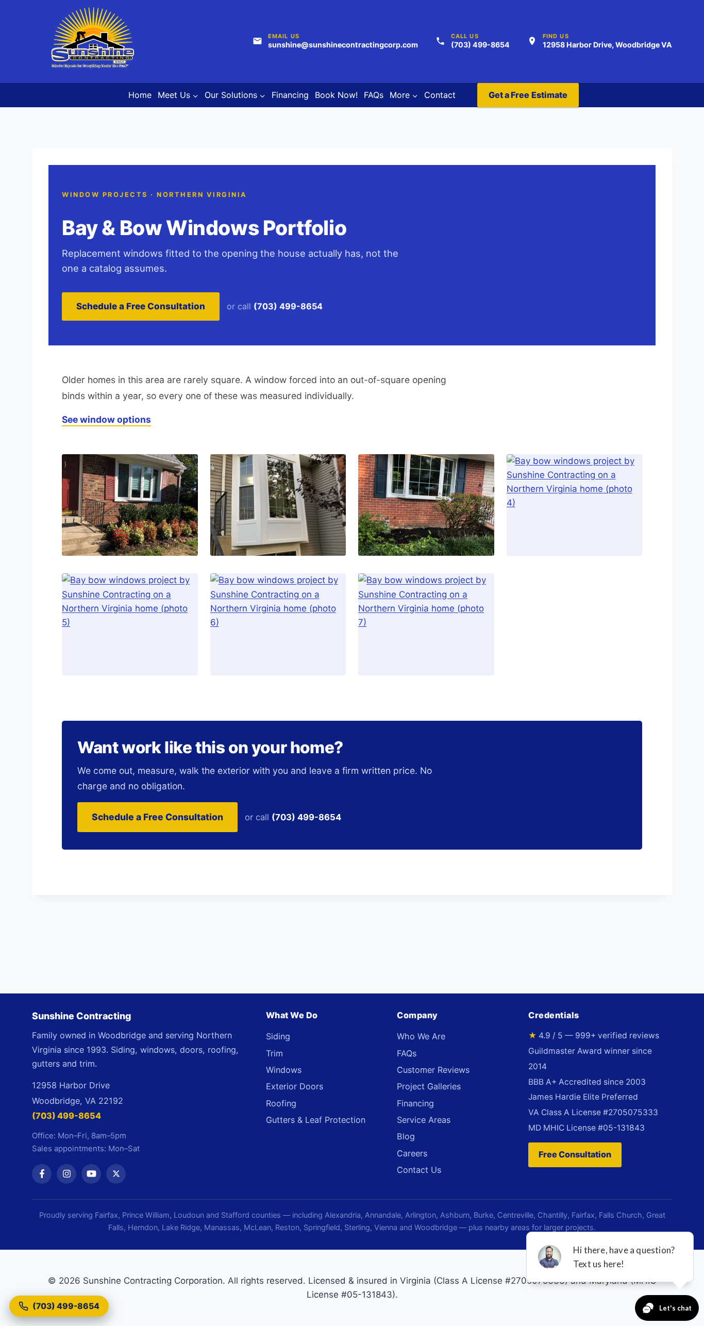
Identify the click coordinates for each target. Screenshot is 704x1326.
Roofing (281, 1103)
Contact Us (419, 1170)
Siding (278, 1036)
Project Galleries (429, 1086)
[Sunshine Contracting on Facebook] (42, 1174)
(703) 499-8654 (288, 306)
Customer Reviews (433, 1070)
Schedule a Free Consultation (140, 306)
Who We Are (421, 1036)
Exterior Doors (294, 1086)
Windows (283, 1070)
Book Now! (336, 95)
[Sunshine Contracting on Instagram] (66, 1174)
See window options (106, 419)
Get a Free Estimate (528, 95)
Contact (440, 95)
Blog (406, 1136)
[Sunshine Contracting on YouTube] (91, 1174)
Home (140, 95)
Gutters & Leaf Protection (315, 1120)
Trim (274, 1053)
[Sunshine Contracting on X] (116, 1174)
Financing (290, 95)
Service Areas (423, 1120)
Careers (412, 1153)
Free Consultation (575, 1154)
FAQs (373, 95)
